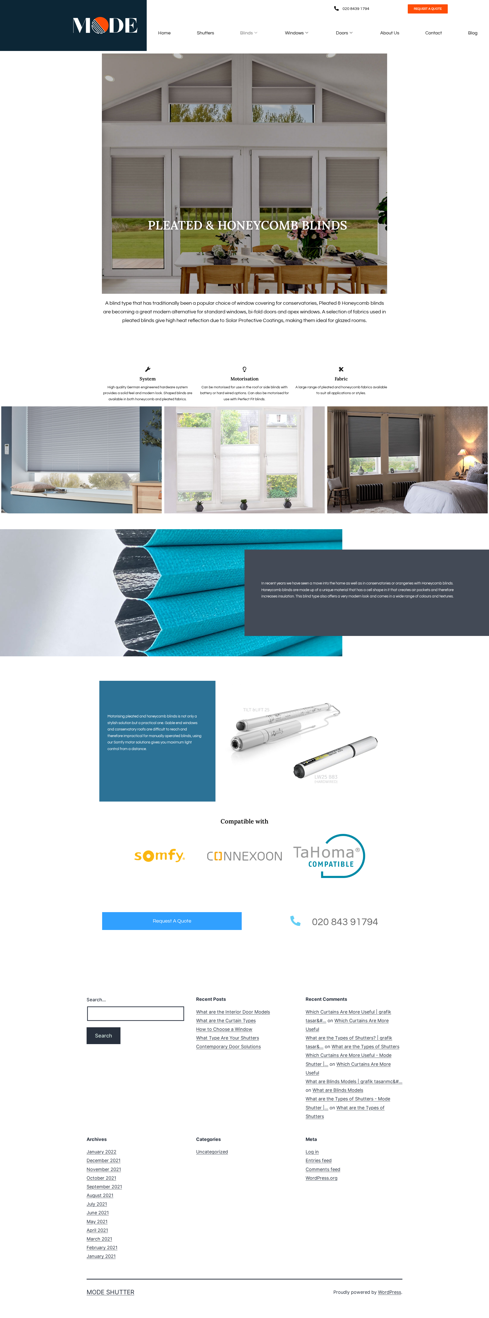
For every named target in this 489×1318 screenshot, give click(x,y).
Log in (312, 1151)
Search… (96, 999)
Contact (433, 33)
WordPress (389, 1292)
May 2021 (97, 1221)
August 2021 (100, 1195)
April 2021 (97, 1230)
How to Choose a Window (224, 1029)
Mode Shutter (110, 1292)
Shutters (205, 33)
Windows (294, 33)
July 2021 (97, 1204)
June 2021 (98, 1212)
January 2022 (101, 1151)
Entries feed (319, 1160)
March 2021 (99, 1239)
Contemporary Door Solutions (228, 1046)
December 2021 (103, 1160)
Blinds (246, 33)
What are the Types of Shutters (365, 1046)
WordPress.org (321, 1178)
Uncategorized (212, 1151)
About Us (389, 33)
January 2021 (101, 1256)
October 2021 (101, 1178)
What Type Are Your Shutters (227, 1038)
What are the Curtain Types (226, 1020)
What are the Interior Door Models (233, 1012)
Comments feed (323, 1169)
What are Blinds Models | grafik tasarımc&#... (354, 1081)
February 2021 (102, 1247)
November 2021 (104, 1169)
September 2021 (104, 1186)
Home (164, 33)
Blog (473, 33)
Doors (342, 33)
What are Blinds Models (338, 1090)
